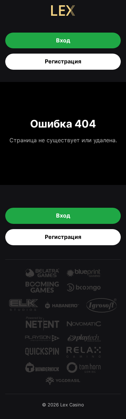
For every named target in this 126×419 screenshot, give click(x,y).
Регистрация (63, 61)
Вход (63, 40)
